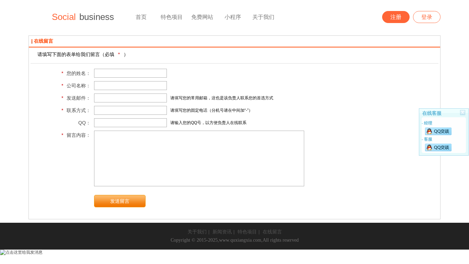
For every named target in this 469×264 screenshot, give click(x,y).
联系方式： (76, 110)
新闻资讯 (222, 231)
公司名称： (76, 85)
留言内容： (76, 135)
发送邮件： (76, 98)
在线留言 (272, 231)
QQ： (84, 122)
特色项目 (247, 231)
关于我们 (197, 231)
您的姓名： (76, 73)
